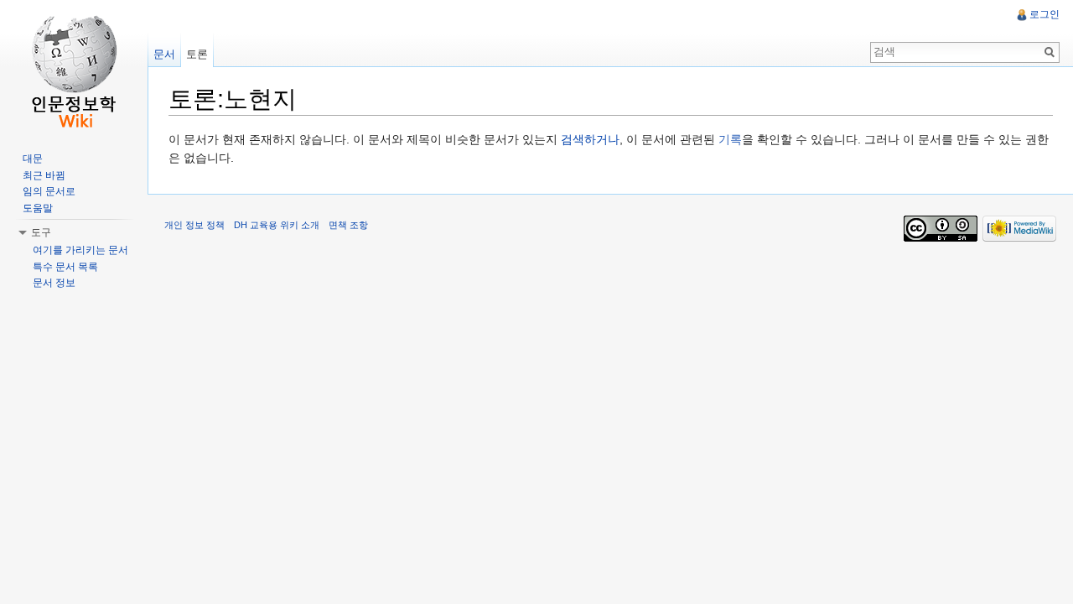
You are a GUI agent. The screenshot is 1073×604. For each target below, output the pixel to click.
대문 (33, 158)
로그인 (1044, 14)
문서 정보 (54, 283)
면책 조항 (348, 225)
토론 (197, 54)
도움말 (38, 208)
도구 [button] (41, 232)
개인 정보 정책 (194, 225)
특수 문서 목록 (65, 267)
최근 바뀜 (44, 175)
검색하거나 (590, 139)
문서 (164, 54)
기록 (730, 139)
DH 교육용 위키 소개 (276, 225)
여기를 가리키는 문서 (80, 250)
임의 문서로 (49, 191)
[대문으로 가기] (74, 67)
